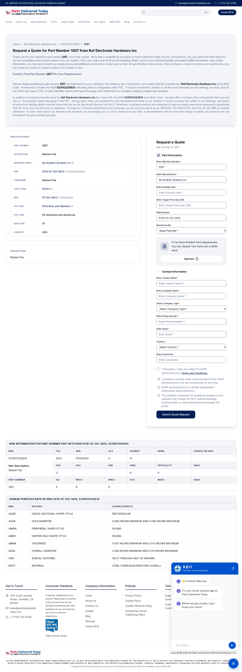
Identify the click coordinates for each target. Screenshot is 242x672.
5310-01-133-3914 (53, 171)
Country (161, 341)
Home (9, 22)
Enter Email (162, 329)
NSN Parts (84, 22)
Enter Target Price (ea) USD (170, 199)
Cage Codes (67, 22)
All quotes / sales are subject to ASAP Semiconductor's (184, 371)
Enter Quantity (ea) (166, 187)
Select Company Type (168, 303)
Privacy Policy (133, 595)
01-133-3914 (49, 197)
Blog (127, 22)
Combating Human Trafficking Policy (136, 612)
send (232, 645)
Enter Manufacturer (167, 174)
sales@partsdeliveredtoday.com (194, 3)
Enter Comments (164, 354)
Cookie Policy (133, 600)
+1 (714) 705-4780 (21, 616)
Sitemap (90, 621)
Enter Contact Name (167, 278)
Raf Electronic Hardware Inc (40, 44)
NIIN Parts (114, 22)
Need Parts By (164, 225)
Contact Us (140, 22)
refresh (233, 568)
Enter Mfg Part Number (168, 161)
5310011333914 (70, 44)
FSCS (54, 22)
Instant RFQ (227, 12)
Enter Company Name (168, 290)
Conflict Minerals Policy (138, 605)
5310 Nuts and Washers (56, 206)
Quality (89, 610)
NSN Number (163, 212)
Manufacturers (39, 22)
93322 (46, 188)
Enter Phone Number (167, 316)
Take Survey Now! (56, 635)
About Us (21, 22)
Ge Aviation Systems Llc (56, 162)
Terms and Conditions (194, 373)
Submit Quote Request (176, 414)
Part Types (99, 22)
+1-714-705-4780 (227, 3)
